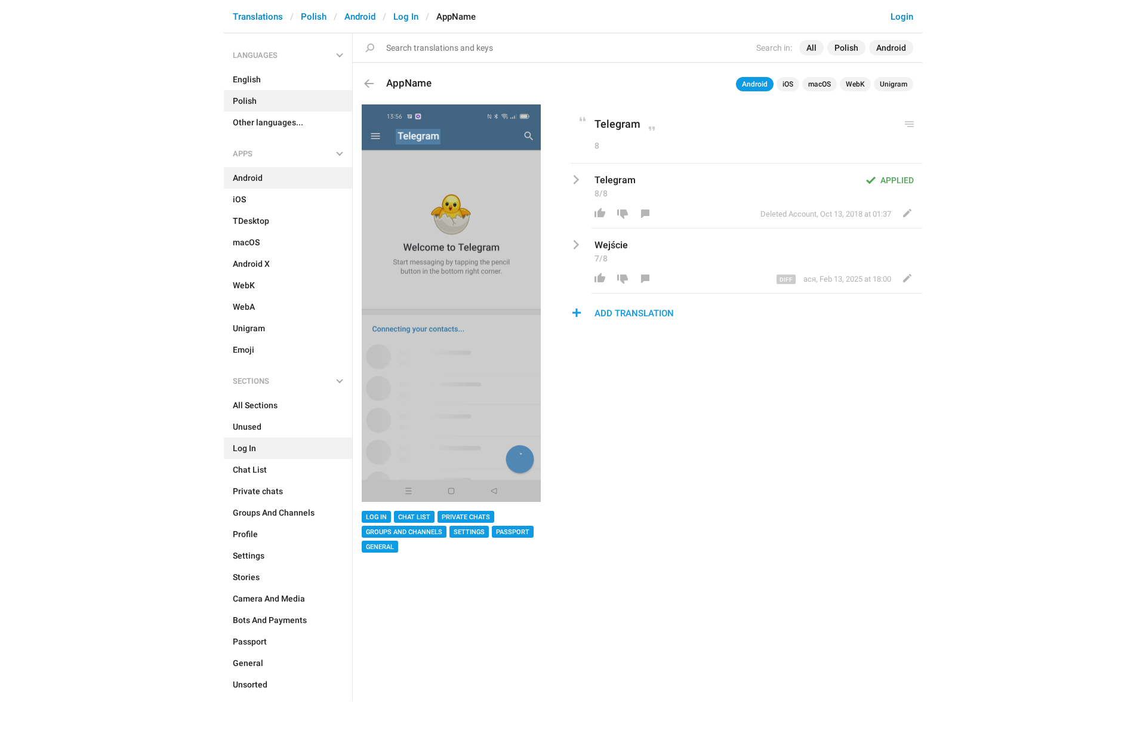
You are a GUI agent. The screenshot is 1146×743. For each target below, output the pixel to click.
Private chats (466, 517)
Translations (258, 16)
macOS (819, 84)
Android (359, 16)
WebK (855, 84)
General (380, 547)
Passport (512, 532)
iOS (788, 84)
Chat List (414, 517)
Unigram (893, 84)
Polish (313, 16)
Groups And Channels (404, 532)
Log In (405, 16)
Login (902, 16)
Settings (469, 532)
